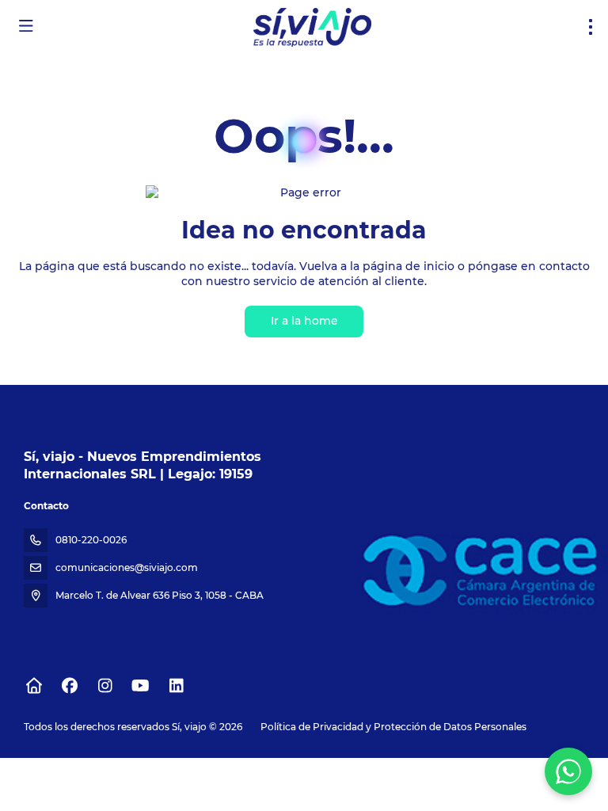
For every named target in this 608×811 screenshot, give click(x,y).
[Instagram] (105, 685)
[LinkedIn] (176, 685)
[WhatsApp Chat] (568, 771)
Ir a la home (304, 321)
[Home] (34, 685)
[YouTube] (140, 685)
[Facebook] (69, 685)
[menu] (590, 27)
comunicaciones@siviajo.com (126, 567)
